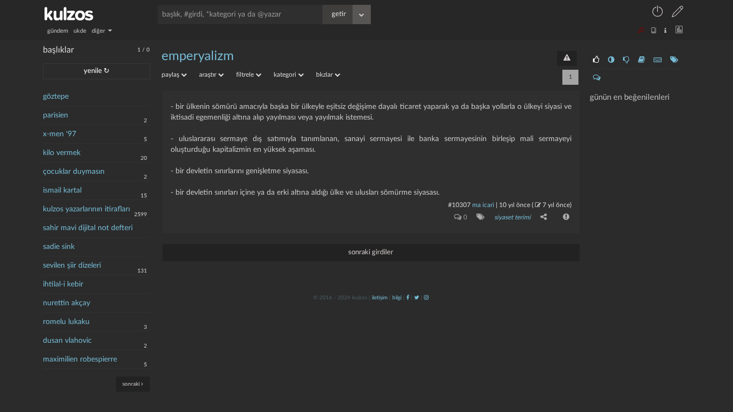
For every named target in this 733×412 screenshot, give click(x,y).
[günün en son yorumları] (597, 77)
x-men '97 (59, 134)
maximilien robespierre (80, 359)
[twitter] (416, 297)
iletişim (379, 297)
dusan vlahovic (67, 340)
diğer (99, 31)
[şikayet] (565, 216)
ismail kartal (62, 190)
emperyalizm (198, 56)
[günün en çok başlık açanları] (674, 60)
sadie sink (59, 247)
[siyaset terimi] (478, 216)
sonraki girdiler (370, 252)
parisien (55, 115)
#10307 (459, 205)
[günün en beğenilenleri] (596, 60)
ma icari (483, 205)
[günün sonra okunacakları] (641, 60)
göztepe (56, 96)
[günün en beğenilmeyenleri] (626, 60)
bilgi (396, 297)
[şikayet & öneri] (567, 58)
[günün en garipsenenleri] (611, 60)
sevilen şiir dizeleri (72, 265)
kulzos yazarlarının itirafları (86, 209)
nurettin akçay (66, 303)
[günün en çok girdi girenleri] (657, 60)
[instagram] (426, 297)
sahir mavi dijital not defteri (88, 228)
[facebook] (407, 297)
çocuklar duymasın (74, 171)
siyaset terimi (512, 217)
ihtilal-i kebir (63, 284)
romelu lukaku (66, 322)
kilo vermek (61, 153)
